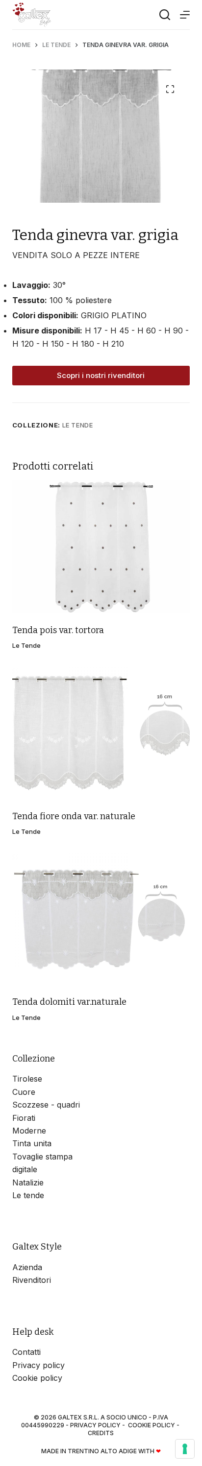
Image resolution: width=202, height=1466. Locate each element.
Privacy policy (38, 1365)
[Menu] (185, 15)
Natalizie (28, 1182)
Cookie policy (37, 1378)
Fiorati (23, 1118)
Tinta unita (31, 1143)
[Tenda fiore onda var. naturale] (101, 732)
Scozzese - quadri (46, 1105)
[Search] (164, 14)
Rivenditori (31, 1280)
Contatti (26, 1352)
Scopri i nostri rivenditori (101, 375)
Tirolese (27, 1079)
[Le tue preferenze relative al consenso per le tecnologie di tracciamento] (185, 1449)
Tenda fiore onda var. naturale (73, 816)
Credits (101, 1433)
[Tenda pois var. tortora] (101, 546)
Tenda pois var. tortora (58, 630)
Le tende (77, 425)
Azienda (27, 1267)
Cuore (23, 1092)
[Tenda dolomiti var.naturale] (101, 918)
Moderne (29, 1130)
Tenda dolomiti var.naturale (69, 1001)
